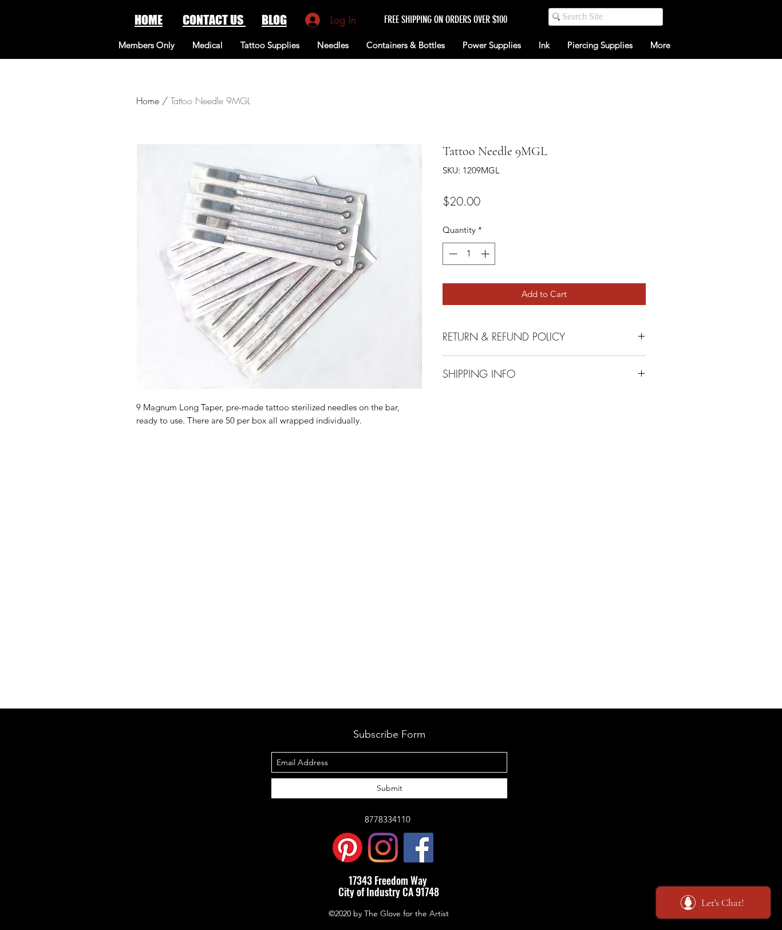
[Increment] (486, 253)
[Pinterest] (347, 847)
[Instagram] (383, 847)
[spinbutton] (469, 253)
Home (147, 100)
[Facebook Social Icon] (418, 847)
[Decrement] (452, 253)
